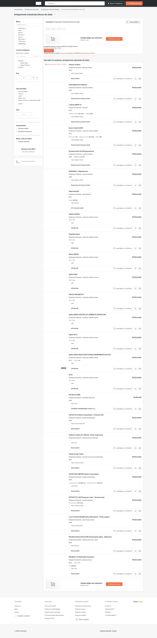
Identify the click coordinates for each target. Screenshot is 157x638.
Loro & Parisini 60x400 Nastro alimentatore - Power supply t (89, 517)
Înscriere (48, 50)
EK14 (71, 374)
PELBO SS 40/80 (74, 395)
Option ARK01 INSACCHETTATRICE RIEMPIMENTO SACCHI (90, 354)
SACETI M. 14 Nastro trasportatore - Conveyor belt (86, 415)
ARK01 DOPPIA (74, 214)
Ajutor (16, 609)
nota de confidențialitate (66, 53)
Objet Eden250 (74, 191)
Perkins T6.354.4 (74, 64)
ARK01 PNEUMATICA (76, 294)
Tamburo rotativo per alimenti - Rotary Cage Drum (86, 435)
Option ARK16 (74, 254)
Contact (16, 612)
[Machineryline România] (24, 3)
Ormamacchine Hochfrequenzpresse (81, 151)
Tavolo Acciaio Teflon (76, 454)
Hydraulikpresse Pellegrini (78, 85)
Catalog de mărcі (50, 618)
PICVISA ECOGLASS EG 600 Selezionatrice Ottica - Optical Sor (90, 537)
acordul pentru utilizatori (87, 53)
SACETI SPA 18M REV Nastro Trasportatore (84, 474)
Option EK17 (73, 334)
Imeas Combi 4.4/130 (76, 128)
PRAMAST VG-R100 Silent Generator (81, 557)
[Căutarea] (47, 3)
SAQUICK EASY (74, 234)
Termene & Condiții (50, 606)
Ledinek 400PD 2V (75, 105)
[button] (135, 78)
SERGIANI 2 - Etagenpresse (78, 171)
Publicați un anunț (114, 39)
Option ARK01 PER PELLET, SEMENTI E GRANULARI (87, 314)
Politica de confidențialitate (52, 609)
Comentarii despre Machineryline (54, 615)
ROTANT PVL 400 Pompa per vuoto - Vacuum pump (86, 497)
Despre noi (17, 606)
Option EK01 (73, 274)
